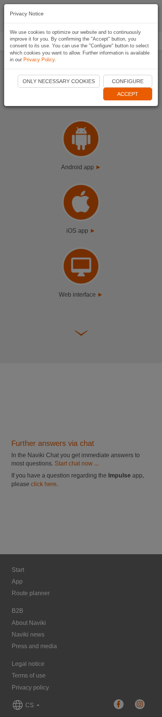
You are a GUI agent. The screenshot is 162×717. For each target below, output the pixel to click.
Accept (127, 94)
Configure (128, 81)
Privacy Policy (39, 59)
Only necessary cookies (59, 81)
